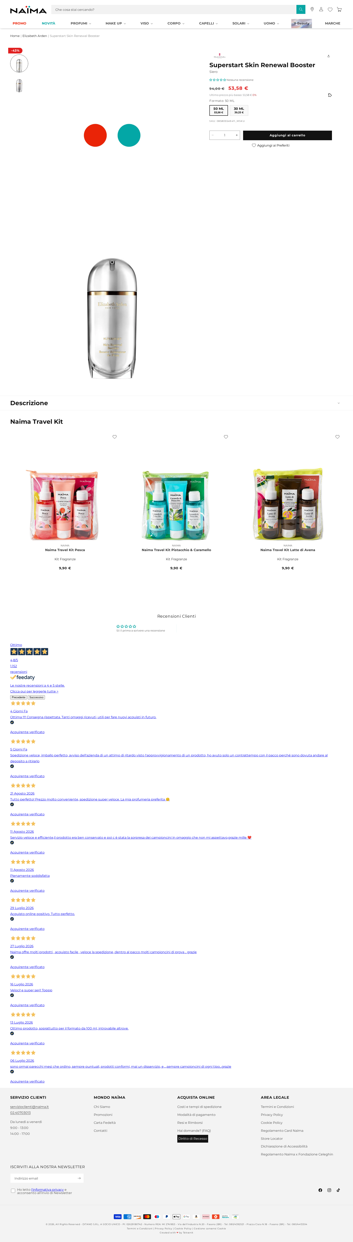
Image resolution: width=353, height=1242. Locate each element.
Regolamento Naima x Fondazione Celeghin (297, 1154)
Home (15, 36)
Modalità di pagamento (196, 1115)
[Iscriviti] (79, 1178)
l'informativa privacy (47, 1190)
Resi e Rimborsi (190, 1123)
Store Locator (272, 1139)
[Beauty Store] (312, 9)
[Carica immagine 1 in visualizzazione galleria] (19, 63)
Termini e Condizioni (277, 1107)
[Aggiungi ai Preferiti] (115, 437)
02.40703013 (20, 1113)
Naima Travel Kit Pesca (65, 550)
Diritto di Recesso (192, 1139)
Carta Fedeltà (105, 1123)
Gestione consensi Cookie (210, 1228)
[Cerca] (300, 9)
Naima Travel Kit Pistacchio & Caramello (176, 550)
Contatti (100, 1131)
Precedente (18, 697)
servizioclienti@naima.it (29, 1107)
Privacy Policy (272, 1115)
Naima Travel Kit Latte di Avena (287, 550)
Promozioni (103, 1115)
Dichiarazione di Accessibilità (284, 1146)
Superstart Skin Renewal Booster (75, 36)
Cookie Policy (272, 1123)
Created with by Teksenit (176, 1232)
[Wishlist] (330, 9)
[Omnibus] (330, 95)
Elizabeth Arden (34, 36)
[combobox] (178, 9)
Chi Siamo (102, 1107)
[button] (80, 23)
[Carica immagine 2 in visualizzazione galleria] (19, 83)
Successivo (36, 697)
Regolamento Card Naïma (282, 1131)
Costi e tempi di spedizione (199, 1107)
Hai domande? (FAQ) (194, 1131)
